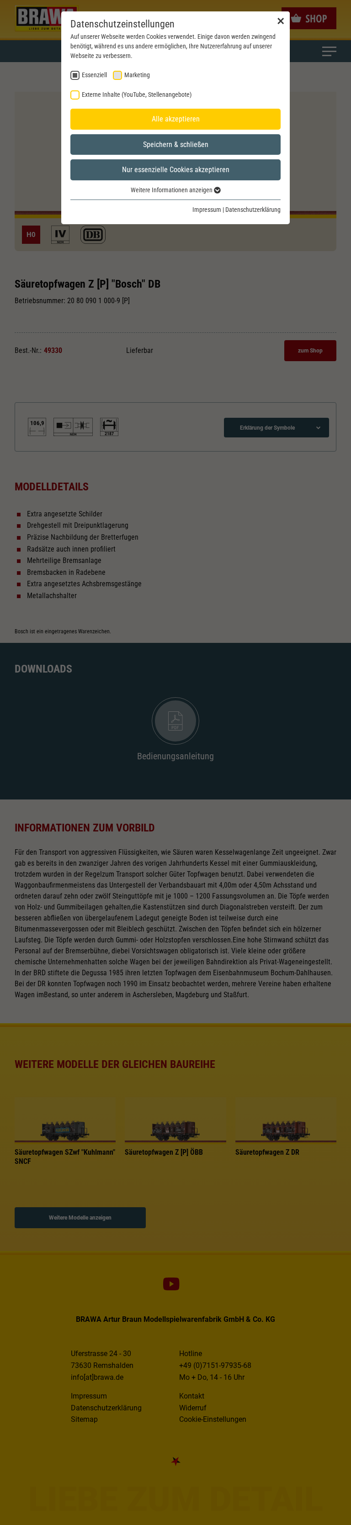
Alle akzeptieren (176, 119)
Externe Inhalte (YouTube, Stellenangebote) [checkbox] (136, 94)
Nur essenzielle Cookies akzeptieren (175, 169)
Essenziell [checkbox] (94, 75)
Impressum (206, 209)
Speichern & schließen (175, 144)
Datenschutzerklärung (253, 209)
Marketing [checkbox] (137, 75)
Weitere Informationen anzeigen (172, 190)
